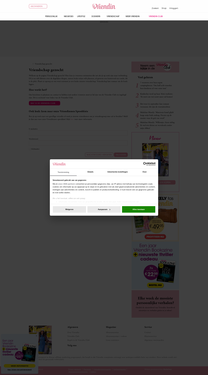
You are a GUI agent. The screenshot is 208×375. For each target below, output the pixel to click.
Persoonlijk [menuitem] (51, 16)
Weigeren (69, 209)
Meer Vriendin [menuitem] (133, 16)
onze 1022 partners (66, 184)
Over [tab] (145, 172)
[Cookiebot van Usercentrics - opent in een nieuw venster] (145, 164)
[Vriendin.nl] (104, 6)
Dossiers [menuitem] (96, 16)
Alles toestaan (139, 209)
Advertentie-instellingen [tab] (117, 172)
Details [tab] (90, 172)
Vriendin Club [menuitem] (156, 16)
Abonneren (37, 6)
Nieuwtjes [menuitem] (68, 16)
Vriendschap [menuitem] (113, 16)
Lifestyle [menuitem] (81, 16)
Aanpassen (102, 209)
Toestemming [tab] (63, 172)
